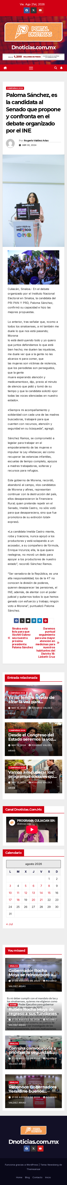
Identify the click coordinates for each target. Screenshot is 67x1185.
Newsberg (53, 1164)
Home (19, 1177)
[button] (55, 68)
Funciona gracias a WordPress (22, 1164)
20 (33, 900)
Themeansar (33, 1169)
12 (25, 893)
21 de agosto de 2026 (26, 980)
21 (41, 900)
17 (10, 900)
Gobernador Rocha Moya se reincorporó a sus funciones (31, 975)
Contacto (37, 1177)
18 (18, 900)
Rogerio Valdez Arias (36, 140)
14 (41, 893)
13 (33, 893)
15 (49, 893)
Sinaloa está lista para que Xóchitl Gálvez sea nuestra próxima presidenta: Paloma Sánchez (22, 638)
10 (10, 893)
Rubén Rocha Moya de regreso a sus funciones (33, 1011)
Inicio (48, 1177)
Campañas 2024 (15, 88)
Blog (27, 1177)
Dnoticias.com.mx (33, 47)
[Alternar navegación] (31, 67)
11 (18, 893)
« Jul (9, 924)
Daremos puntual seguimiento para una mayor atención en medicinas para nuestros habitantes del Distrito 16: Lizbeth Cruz (45, 643)
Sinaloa (14, 966)
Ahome (13, 1005)
